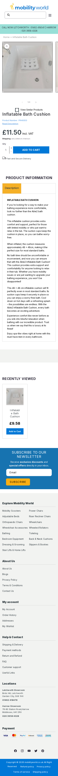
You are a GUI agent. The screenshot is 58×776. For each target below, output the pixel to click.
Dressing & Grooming (13, 544)
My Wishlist (8, 626)
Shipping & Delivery (12, 644)
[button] (50, 15)
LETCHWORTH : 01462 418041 (29, 27)
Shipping (6, 139)
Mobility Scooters (11, 510)
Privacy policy (43, 766)
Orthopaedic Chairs (12, 522)
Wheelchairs (35, 522)
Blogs (5, 574)
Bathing (6, 533)
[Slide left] (22, 102)
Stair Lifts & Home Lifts (14, 550)
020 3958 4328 (10, 716)
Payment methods (11, 650)
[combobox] (25, 15)
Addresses (8, 620)
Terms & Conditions (12, 585)
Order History (9, 615)
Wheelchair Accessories (15, 527)
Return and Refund (12, 655)
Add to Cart (15, 431)
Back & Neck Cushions (41, 539)
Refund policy (27, 766)
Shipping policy (40, 772)
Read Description (10, 123)
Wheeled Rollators (38, 527)
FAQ (4, 661)
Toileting (33, 533)
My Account (8, 609)
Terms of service (21, 772)
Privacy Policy (9, 579)
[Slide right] (35, 102)
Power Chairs (36, 510)
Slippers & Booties (38, 544)
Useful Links (8, 672)
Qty (4, 144)
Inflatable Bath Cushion (15, 413)
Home (6, 37)
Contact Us (8, 591)
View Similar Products (31, 109)
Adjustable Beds (10, 516)
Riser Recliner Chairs (40, 516)
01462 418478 (9, 700)
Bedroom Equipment (13, 539)
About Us (7, 568)
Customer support (11, 667)
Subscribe (18, 482)
